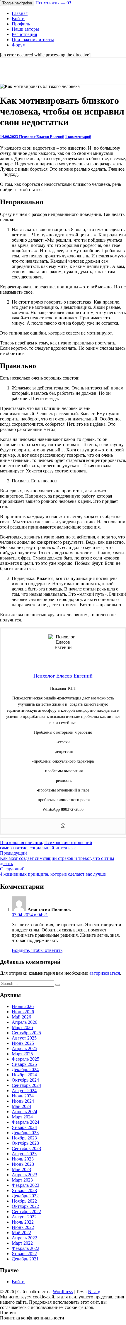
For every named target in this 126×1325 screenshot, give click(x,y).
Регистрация (24, 34)
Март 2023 (22, 1179)
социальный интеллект (53, 847)
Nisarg (94, 1291)
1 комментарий (78, 136)
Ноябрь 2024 (24, 1074)
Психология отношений (68, 842)
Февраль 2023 (25, 1185)
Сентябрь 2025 (26, 1032)
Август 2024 (24, 1090)
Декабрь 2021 (25, 1258)
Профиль (21, 23)
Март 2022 (22, 1243)
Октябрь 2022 (25, 1206)
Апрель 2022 (24, 1237)
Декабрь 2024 (25, 1069)
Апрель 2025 (24, 1048)
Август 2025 (24, 1037)
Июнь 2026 (23, 1011)
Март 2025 (22, 1053)
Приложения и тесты (33, 39)
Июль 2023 (23, 1158)
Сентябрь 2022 (26, 1211)
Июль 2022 (23, 1222)
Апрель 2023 (24, 1174)
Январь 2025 (24, 1064)
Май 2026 (21, 1016)
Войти (18, 18)
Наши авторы (25, 29)
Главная (20, 13)
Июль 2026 (23, 1006)
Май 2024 (21, 1106)
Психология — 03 (53, 2)
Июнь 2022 (23, 1227)
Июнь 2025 (23, 1043)
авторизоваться (104, 973)
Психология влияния (21, 842)
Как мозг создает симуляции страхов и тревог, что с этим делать (57, 858)
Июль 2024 (23, 1095)
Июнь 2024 (23, 1101)
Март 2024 (22, 1116)
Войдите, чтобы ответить (37, 950)
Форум (18, 44)
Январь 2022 (24, 1253)
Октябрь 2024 (25, 1080)
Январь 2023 (24, 1190)
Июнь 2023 (23, 1164)
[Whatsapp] (63, 826)
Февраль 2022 (25, 1248)
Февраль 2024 (25, 1122)
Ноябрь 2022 (24, 1200)
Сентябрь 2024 (26, 1085)
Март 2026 (22, 1027)
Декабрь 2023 (25, 1132)
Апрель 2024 (24, 1111)
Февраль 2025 (25, 1058)
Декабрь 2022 (25, 1195)
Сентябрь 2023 (26, 1148)
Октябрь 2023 (25, 1143)
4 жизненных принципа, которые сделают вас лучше (53, 871)
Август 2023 (24, 1153)
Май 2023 (21, 1169)
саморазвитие (13, 847)
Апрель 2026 (24, 1022)
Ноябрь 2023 (24, 1137)
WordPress (63, 1291)
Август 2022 (24, 1216)
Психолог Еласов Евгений (41, 136)
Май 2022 (21, 1232)
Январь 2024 (24, 1127)
